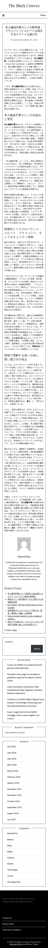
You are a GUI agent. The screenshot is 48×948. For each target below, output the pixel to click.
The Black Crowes (24, 5)
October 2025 (13, 801)
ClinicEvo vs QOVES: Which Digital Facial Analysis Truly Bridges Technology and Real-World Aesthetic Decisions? (25, 702)
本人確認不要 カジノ (20, 338)
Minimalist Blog (16, 944)
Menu (43, 15)
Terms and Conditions (11, 930)
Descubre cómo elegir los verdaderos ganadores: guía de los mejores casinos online (24, 677)
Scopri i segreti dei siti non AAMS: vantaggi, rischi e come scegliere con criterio (23, 715)
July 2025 (11, 819)
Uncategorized (13, 882)
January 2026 (13, 783)
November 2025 (14, 795)
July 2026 (11, 746)
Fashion (10, 857)
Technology (12, 869)
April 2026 (12, 764)
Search (9, 642)
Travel (10, 876)
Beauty (10, 839)
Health (10, 863)
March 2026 (12, 771)
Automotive (12, 833)
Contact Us (7, 918)
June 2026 (11, 752)
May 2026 (11, 758)
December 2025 (14, 789)
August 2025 (13, 813)
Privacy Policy (8, 924)
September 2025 (14, 807)
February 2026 (13, 777)
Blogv (10, 851)
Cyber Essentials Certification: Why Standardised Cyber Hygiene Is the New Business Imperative (24, 690)
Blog (15, 630)
